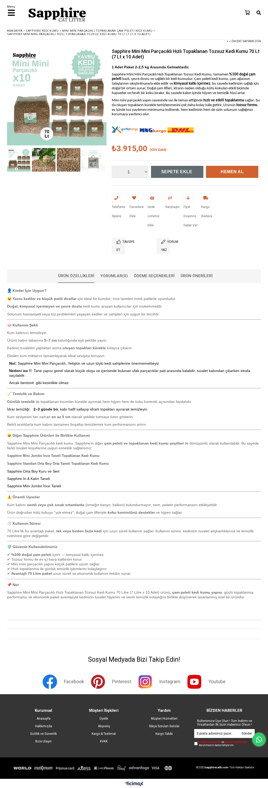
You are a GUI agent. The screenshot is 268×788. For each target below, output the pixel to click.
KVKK (104, 741)
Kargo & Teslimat (104, 734)
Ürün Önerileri (197, 275)
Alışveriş (104, 726)
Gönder (247, 733)
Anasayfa (44, 718)
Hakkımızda (43, 726)
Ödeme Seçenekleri (154, 275)
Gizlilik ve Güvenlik (43, 734)
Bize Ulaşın (43, 741)
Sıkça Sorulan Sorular (164, 726)
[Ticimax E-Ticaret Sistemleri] (134, 784)
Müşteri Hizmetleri (164, 718)
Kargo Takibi (164, 734)
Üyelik (103, 718)
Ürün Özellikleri (76, 275)
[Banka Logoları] (93, 768)
